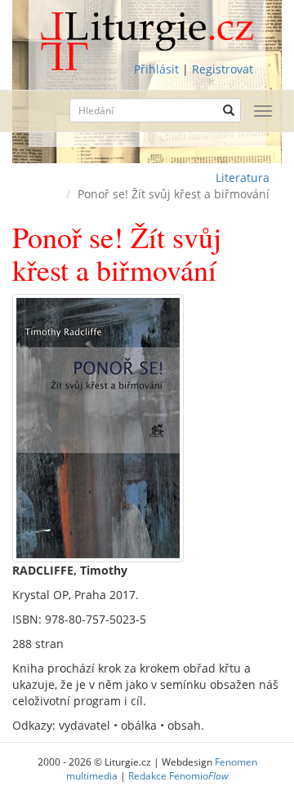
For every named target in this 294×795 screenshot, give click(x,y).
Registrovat (222, 69)
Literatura (243, 177)
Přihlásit (156, 69)
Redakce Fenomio (178, 775)
